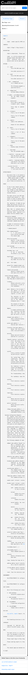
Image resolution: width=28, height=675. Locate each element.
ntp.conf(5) (10, 613)
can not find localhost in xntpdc (9, 661)
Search (24, 7)
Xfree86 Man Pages (8, 18)
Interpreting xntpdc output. (8, 669)
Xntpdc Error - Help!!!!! (7, 665)
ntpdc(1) (5, 35)
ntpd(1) (16, 613)
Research (22, 18)
